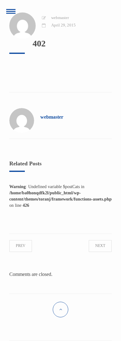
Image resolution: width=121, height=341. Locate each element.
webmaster (60, 17)
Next (95, 246)
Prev (26, 246)
